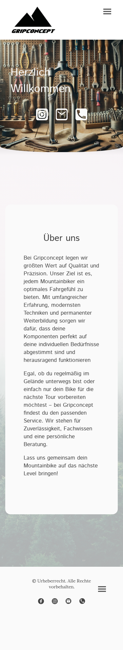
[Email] (62, 114)
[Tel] (81, 114)
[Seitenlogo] (33, 19)
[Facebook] (41, 601)
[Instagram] (42, 114)
